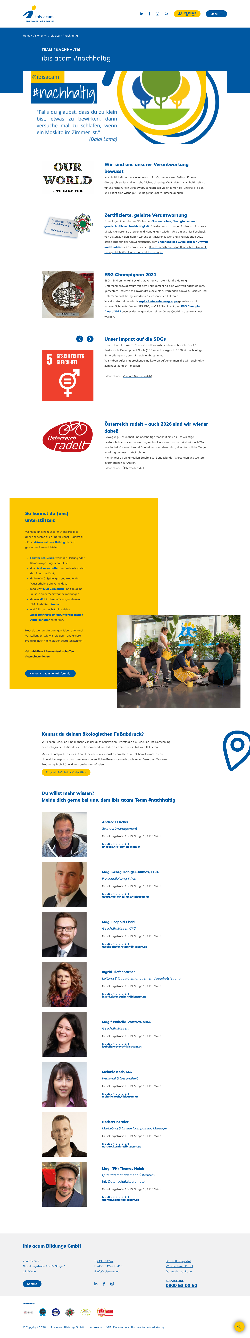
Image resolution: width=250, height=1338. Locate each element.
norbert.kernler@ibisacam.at (121, 1146)
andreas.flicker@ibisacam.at (121, 846)
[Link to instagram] (157, 13)
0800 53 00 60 (181, 1285)
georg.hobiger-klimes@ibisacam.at (125, 896)
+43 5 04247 (105, 1261)
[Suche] (166, 14)
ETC (146, 306)
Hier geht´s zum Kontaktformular (50, 673)
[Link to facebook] (149, 13)
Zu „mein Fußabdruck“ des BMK (66, 772)
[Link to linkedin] (141, 13)
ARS (140, 306)
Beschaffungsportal (178, 1261)
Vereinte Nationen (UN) (137, 376)
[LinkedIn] (95, 1283)
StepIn (165, 306)
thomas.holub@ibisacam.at (120, 1199)
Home (26, 35)
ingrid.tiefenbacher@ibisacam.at (124, 996)
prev (78, 338)
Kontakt (32, 1283)
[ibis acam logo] (38, 13)
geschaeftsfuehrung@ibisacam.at (124, 946)
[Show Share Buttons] (239, 1327)
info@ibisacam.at (108, 1271)
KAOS (155, 306)
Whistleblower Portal (179, 1266)
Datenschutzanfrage (179, 1271)
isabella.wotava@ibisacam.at (121, 1046)
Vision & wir (40, 35)
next (89, 338)
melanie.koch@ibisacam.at (120, 1096)
